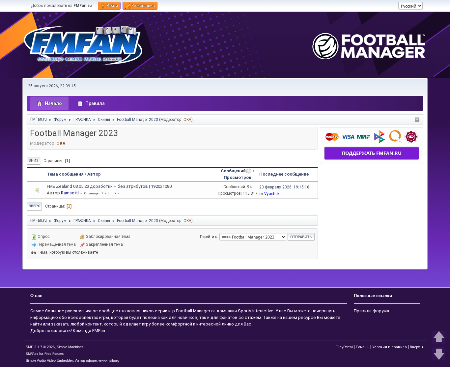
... (112, 193)
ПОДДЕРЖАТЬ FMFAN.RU (372, 153)
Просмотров (237, 177)
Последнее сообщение (284, 174)
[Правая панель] (417, 119)
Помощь (362, 347)
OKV (187, 119)
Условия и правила (389, 347)
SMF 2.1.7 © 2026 (40, 347)
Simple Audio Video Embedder (49, 360)
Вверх (34, 206)
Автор (94, 174)
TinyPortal (344, 347)
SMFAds (32, 353)
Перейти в (208, 237)
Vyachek (271, 193)
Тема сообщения (65, 174)
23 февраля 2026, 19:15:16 (284, 187)
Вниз (33, 160)
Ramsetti (70, 192)
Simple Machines (70, 347)
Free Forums (54, 353)
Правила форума (371, 310)
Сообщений (233, 170)
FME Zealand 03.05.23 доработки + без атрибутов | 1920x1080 (109, 186)
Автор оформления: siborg (97, 360)
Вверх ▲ (417, 347)
